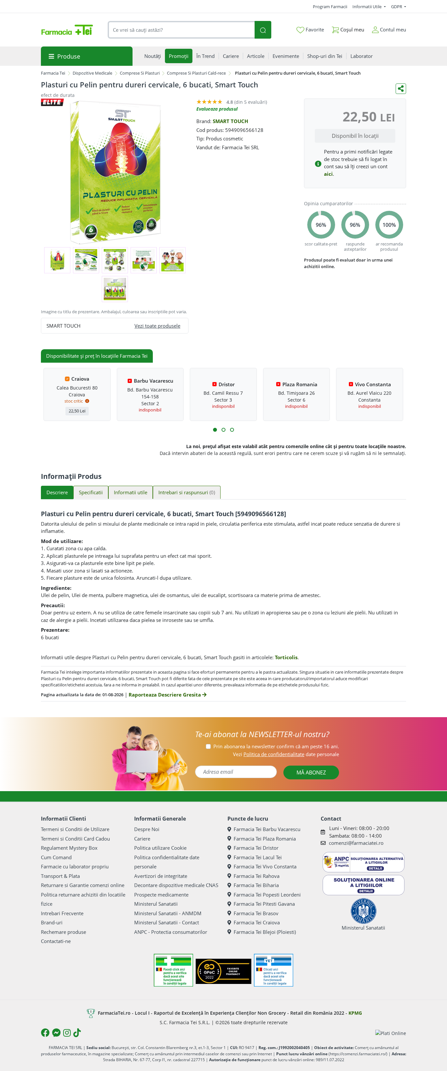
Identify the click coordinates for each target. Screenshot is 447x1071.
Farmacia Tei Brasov (256, 913)
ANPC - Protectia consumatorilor (170, 932)
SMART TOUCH (230, 121)
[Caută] (263, 30)
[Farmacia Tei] (67, 29)
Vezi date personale (286, 754)
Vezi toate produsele (157, 325)
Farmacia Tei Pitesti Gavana (264, 903)
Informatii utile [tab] (130, 492)
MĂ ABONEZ (311, 772)
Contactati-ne (56, 941)
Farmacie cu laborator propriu (75, 866)
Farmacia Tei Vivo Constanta (265, 866)
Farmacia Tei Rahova (256, 876)
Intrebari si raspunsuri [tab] (186, 492)
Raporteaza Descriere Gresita (165, 694)
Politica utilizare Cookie (160, 847)
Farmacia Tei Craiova (257, 922)
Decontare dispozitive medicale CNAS (176, 885)
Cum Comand (56, 857)
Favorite (314, 29)
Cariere (142, 838)
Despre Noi (146, 829)
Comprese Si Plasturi (140, 73)
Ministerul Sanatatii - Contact (166, 922)
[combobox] (181, 30)
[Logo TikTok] (77, 1032)
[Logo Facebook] (45, 1032)
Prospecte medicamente (161, 894)
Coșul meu (351, 29)
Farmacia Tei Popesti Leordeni (267, 894)
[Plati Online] (390, 1033)
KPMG (355, 1013)
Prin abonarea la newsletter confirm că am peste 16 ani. (276, 746)
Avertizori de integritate (160, 876)
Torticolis (286, 657)
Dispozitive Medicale (92, 73)
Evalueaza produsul (217, 109)
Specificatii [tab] (91, 492)
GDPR (397, 6)
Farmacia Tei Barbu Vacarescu (267, 829)
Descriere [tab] (57, 492)
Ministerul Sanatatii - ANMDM (168, 913)
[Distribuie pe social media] (401, 88)
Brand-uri (52, 922)
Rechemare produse (63, 932)
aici (328, 174)
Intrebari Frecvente (62, 913)
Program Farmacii (330, 6)
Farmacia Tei (53, 73)
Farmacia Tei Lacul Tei (258, 857)
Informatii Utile (367, 6)
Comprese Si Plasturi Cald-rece (196, 73)
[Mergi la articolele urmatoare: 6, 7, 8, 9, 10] (223, 429)
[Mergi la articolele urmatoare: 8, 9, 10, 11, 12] (232, 429)
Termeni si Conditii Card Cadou (75, 838)
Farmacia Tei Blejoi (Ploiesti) (265, 932)
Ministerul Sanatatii (156, 903)
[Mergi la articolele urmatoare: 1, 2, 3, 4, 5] (215, 429)
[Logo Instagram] (67, 1032)
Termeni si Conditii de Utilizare (75, 829)
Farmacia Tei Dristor (256, 847)
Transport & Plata (60, 876)
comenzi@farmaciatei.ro (356, 843)
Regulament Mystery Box (69, 847)
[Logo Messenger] (56, 1032)
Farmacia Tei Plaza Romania (265, 838)
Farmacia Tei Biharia (256, 885)
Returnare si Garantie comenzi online (82, 885)
